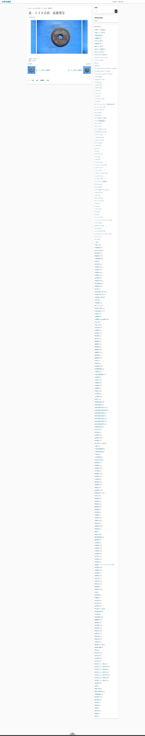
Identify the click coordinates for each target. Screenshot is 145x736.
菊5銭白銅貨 (98, 647)
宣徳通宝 (97, 440)
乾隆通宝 (97, 256)
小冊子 (96, 446)
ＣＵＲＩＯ (98, 60)
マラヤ (96, 211)
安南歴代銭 (98, 426)
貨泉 (96, 650)
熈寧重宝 (97, 589)
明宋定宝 (97, 501)
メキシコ (97, 222)
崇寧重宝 (97, 465)
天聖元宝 (97, 391)
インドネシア (98, 98)
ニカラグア (98, 162)
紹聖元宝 (97, 630)
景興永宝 (97, 523)
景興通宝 (97, 526)
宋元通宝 (97, 432)
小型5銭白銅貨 (99, 451)
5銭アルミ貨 (98, 46)
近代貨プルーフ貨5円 (100, 680)
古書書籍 (97, 316)
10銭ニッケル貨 (99, 32)
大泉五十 (97, 380)
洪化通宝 (97, 567)
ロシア (96, 239)
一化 (96, 242)
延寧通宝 (97, 476)
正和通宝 (97, 545)
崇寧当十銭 (98, 460)
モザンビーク (98, 225)
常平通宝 (97, 471)
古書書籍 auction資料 (100, 319)
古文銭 (96, 313)
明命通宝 (97, 498)
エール (96, 101)
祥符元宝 (97, 603)
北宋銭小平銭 (98, 294)
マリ (96, 214)
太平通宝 (97, 396)
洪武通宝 (97, 573)
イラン (96, 93)
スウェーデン (98, 140)
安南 (96, 399)
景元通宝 (97, 512)
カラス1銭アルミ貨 (100, 118)
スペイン (97, 143)
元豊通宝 (97, 272)
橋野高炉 (97, 539)
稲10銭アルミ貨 (99, 608)
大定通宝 (97, 377)
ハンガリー (98, 176)
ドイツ (96, 156)
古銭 (37, 80)
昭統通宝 (97, 509)
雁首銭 (96, 705)
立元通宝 (97, 614)
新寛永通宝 (98, 493)
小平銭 (96, 454)
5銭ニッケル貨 (99, 52)
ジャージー (98, 134)
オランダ (97, 112)
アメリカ (97, 76)
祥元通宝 (97, 600)
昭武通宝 (97, 506)
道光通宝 (97, 683)
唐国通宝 (97, 344)
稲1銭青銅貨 (98, 611)
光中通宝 (97, 278)
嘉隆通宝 (97, 358)
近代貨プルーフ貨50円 (101, 677)
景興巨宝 (97, 520)
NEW (96, 20)
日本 (96, 495)
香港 (96, 716)
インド (96, 96)
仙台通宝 (97, 264)
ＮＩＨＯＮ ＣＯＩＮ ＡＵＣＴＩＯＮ (105, 68)
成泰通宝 (97, 484)
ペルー (96, 195)
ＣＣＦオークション (100, 57)
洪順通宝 (97, 575)
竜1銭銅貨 (97, 617)
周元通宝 (97, 335)
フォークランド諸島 (100, 181)
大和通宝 (97, 371)
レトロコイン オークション (102, 234)
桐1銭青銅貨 (98, 537)
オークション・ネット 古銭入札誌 (104, 104)
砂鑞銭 (96, 597)
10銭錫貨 (97, 38)
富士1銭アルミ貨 (99, 443)
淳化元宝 (97, 578)
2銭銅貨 (97, 43)
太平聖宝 (97, 393)
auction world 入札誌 (100, 54)
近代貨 (96, 661)
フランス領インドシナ (101, 189)
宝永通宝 (97, 435)
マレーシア (98, 217)
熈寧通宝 (97, 586)
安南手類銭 (98, 404)
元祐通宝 (97, 267)
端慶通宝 (97, 619)
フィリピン (98, 178)
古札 (96, 322)
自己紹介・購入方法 (117, 1)
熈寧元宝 (97, 584)
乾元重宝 (97, 253)
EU (95, 63)
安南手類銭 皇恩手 (100, 415)
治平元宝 (97, 556)
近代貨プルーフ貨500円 (101, 675)
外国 (96, 360)
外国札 (96, 363)
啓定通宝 (97, 347)
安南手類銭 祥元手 (100, 418)
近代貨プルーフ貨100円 (101, 666)
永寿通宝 (97, 551)
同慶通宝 (97, 330)
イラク (96, 90)
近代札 (96, 655)
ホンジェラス (98, 200)
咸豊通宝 (97, 341)
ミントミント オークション (102, 220)
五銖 (96, 261)
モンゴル (97, 228)
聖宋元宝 (97, 639)
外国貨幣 (97, 366)
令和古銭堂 (6, 2)
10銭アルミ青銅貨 (99, 30)
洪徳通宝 (97, 570)
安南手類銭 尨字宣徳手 (101, 410)
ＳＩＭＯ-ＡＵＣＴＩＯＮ (101, 71)
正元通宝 (97, 542)
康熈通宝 (97, 473)
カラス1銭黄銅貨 (99, 121)
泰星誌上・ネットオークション (103, 564)
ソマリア (97, 145)
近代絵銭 (97, 658)
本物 (48, 80)
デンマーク (98, 154)
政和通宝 (97, 490)
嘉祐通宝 (97, 355)
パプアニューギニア (100, 173)
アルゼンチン (98, 79)
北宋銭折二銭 (98, 297)
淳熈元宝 (97, 581)
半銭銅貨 (97, 302)
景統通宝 (97, 517)
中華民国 (97, 247)
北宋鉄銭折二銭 (99, 291)
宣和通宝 (97, 438)
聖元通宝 (97, 636)
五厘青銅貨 (98, 258)
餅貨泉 (96, 713)
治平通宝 (97, 562)
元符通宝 (97, 269)
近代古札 (97, 653)
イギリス (97, 85)
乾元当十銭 (98, 250)
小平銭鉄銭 (98, 457)
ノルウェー (98, 167)
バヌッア (97, 170)
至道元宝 (97, 642)
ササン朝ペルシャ (99, 131)
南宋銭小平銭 (98, 308)
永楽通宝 (97, 553)
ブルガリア (98, 192)
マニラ (96, 206)
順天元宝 (97, 710)
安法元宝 (97, 429)
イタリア (97, 87)
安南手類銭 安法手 (100, 407)
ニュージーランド (99, 165)
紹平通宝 (97, 625)
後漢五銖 (97, 482)
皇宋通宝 (97, 595)
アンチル (97, 82)
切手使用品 (98, 283)
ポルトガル (98, 198)
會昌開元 (97, 529)
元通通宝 (97, 275)
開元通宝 (97, 697)
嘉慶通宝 (42, 80)
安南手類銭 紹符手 (100, 424)
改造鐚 (96, 487)
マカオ (96, 203)
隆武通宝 (97, 699)
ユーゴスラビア (99, 231)
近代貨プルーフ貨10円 (101, 669)
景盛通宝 (97, 515)
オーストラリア (99, 107)
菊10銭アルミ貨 (99, 644)
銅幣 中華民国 (98, 691)
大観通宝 (97, 382)
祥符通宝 (97, 606)
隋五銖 (96, 702)
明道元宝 (97, 504)
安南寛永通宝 (98, 402)
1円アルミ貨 (98, 41)
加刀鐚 (96, 289)
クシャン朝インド (99, 129)
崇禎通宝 (97, 468)
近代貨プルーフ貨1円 (100, 672)
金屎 (96, 686)
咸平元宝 (97, 338)
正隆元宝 (97, 548)
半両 (96, 300)
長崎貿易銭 (98, 694)
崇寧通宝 (97, 462)
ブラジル (97, 184)
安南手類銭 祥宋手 (100, 421)
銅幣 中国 (97, 688)
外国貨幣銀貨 (98, 369)
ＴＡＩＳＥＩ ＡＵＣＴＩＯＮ (103, 74)
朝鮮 (96, 531)
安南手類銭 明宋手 (100, 413)
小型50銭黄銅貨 (99, 449)
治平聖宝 (97, 559)
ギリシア (97, 126)
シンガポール (98, 137)
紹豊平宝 (97, 633)
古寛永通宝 (98, 311)
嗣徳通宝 (97, 349)
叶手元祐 (97, 327)
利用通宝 (97, 286)
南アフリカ (98, 305)
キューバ (97, 123)
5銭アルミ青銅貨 (99, 49)
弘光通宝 (97, 479)
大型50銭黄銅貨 (99, 374)
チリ (96, 151)
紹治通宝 (97, 628)
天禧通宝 (97, 388)
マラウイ (97, 209)
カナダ (96, 115)
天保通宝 (97, 385)
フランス (97, 187)
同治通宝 (97, 333)
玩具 (96, 592)
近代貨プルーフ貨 (99, 664)
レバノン (97, 236)
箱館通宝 (97, 622)
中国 (33, 80)
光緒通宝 (97, 280)
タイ (96, 148)
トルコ (96, 159)
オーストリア (98, 109)
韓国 (96, 708)
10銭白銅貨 (98, 35)
